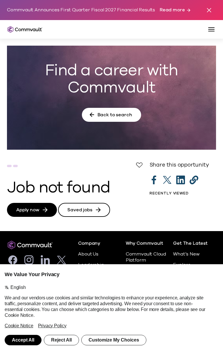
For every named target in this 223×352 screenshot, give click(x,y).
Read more (172, 10)
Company (89, 243)
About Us (88, 254)
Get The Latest (190, 243)
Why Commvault (144, 243)
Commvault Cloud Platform (146, 257)
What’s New (186, 254)
